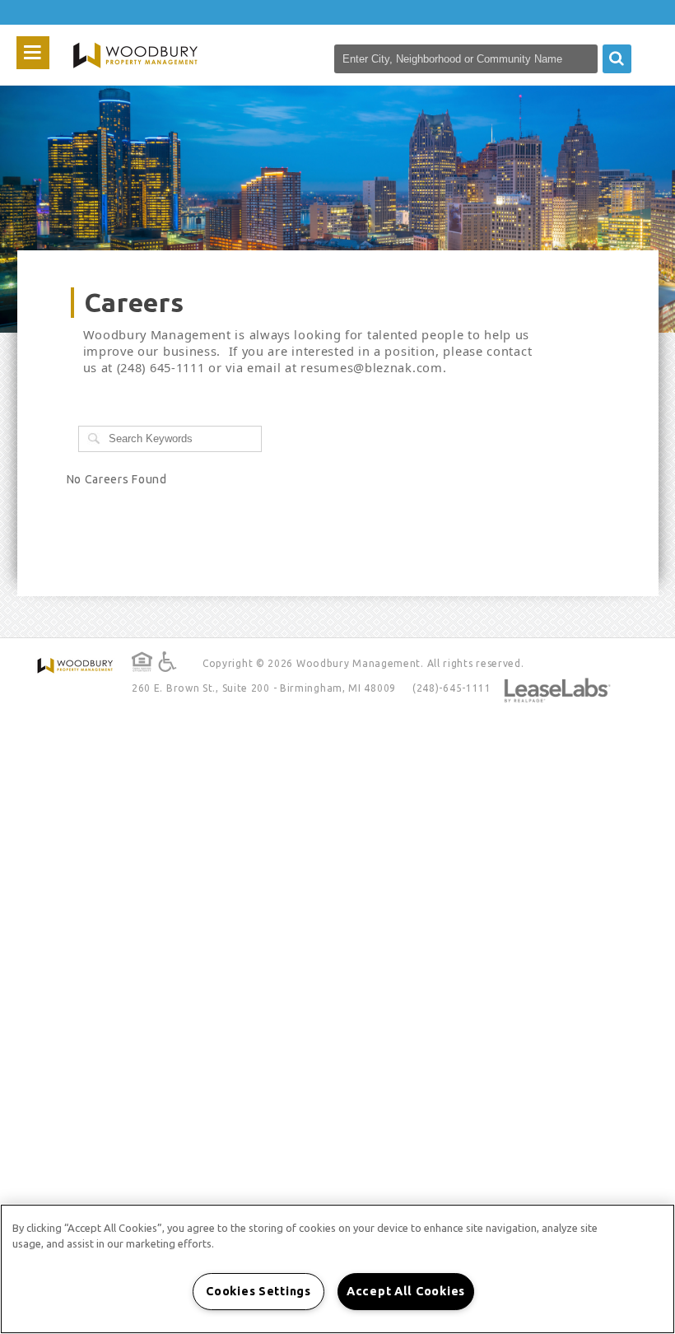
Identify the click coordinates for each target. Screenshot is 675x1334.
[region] (337, 1269)
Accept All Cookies (406, 1291)
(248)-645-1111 (451, 688)
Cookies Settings (258, 1291)
